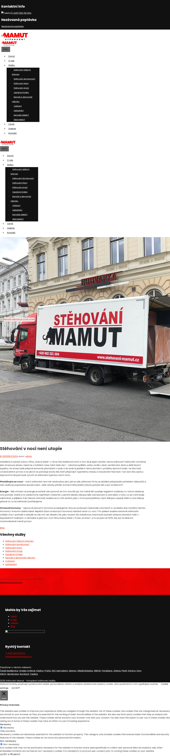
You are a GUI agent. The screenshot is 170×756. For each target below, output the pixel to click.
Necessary (8, 727)
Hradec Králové (27, 670)
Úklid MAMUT (19, 119)
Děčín (3, 674)
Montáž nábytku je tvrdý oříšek (19, 319)
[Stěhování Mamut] (14, 39)
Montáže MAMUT (21, 115)
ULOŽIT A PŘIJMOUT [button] (10, 754)
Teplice (34, 674)
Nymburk (24, 674)
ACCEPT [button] (16, 688)
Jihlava (117, 670)
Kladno (39, 670)
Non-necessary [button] (8, 741)
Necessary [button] (5, 724)
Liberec (72, 670)
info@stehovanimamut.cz (18, 656)
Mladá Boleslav (85, 670)
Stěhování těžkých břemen (21, 72)
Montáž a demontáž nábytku (22, 99)
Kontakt (12, 133)
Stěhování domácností (24, 79)
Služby (11, 65)
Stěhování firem (21, 83)
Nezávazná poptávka (12, 26)
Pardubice (107, 670)
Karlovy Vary (134, 670)
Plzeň (124, 670)
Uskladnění (19, 110)
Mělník (97, 670)
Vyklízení (18, 106)
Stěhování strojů (21, 88)
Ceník (11, 124)
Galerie (12, 128)
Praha (47, 670)
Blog (2, 527)
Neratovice (13, 674)
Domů (11, 56)
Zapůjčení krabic (21, 92)
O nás (11, 60)
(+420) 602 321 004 (21, 13)
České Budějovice (9, 670)
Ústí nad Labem (60, 670)
